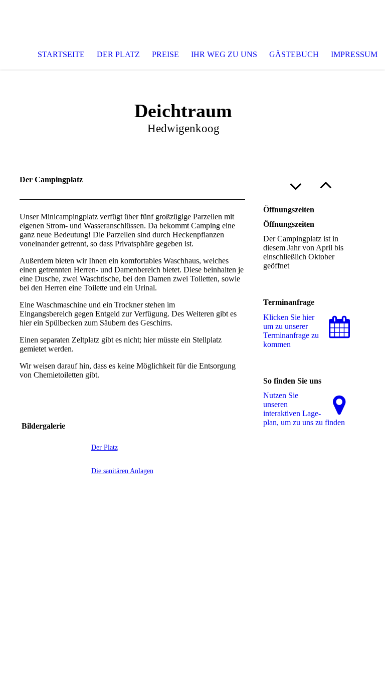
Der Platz (118, 54)
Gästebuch (294, 54)
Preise (165, 54)
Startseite (61, 54)
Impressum (354, 54)
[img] (192, 20)
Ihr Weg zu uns (224, 54)
